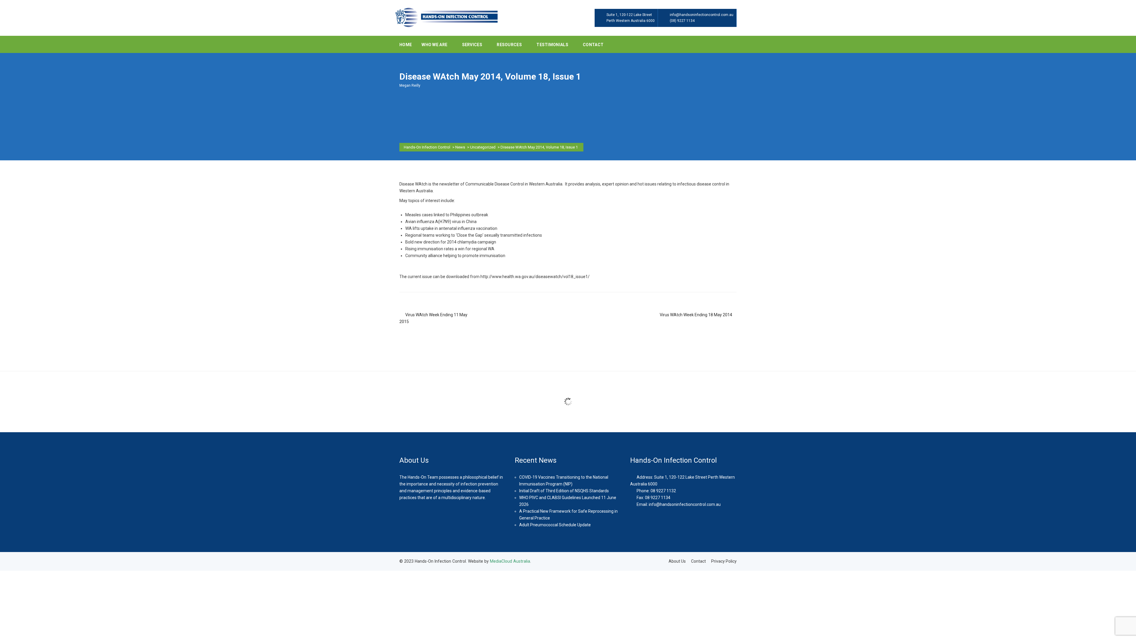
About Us (677, 561)
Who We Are (435, 44)
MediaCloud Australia (510, 561)
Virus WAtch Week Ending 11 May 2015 (433, 318)
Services (472, 44)
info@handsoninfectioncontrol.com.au (701, 15)
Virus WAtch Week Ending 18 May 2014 (696, 314)
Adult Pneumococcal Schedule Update (555, 524)
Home (405, 44)
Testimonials (552, 44)
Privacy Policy (724, 561)
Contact (593, 44)
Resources (510, 44)
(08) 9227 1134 (682, 21)
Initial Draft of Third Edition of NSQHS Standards (564, 490)
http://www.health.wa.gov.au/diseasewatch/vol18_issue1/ (535, 276)
